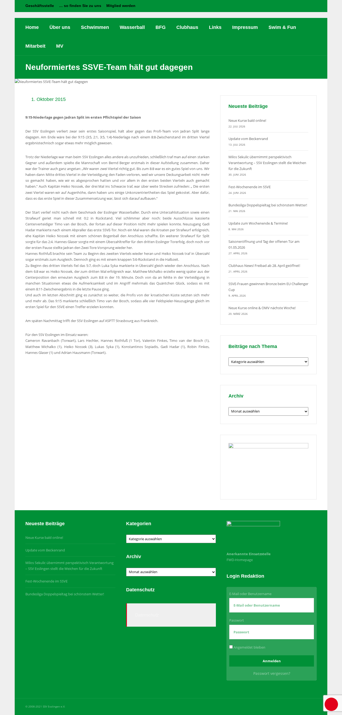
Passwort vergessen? (271, 673)
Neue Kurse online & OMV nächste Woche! (262, 307)
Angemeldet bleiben (249, 647)
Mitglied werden (120, 5)
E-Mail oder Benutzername (250, 593)
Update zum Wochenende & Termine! (258, 223)
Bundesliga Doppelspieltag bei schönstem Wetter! (267, 205)
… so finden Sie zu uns (80, 5)
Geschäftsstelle (39, 5)
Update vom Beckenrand (248, 138)
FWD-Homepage (240, 559)
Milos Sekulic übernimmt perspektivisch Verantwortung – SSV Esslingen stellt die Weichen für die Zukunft (267, 162)
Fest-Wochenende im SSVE (249, 186)
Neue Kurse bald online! (247, 120)
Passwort (236, 620)
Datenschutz (147, 615)
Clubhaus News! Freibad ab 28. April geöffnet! (264, 265)
